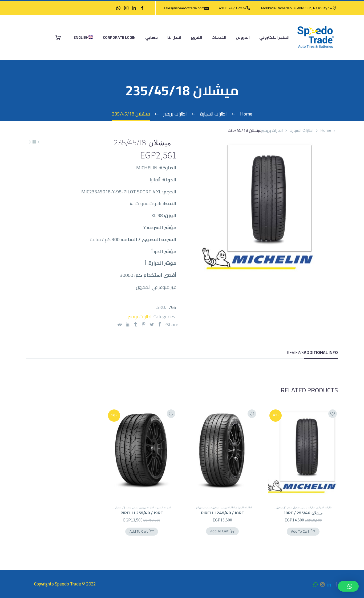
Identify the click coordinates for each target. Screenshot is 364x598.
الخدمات (219, 37)
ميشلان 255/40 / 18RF (303, 513)
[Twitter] (152, 324)
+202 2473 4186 (232, 8)
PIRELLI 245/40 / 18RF (222, 513)
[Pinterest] (144, 324)
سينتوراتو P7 (199, 507)
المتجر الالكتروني (274, 37)
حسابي (151, 37)
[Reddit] (120, 324)
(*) (285, 507)
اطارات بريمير (272, 130)
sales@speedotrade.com (184, 8)
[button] (348, 586)
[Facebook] (142, 8)
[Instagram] (126, 8)
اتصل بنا (174, 37)
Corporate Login (119, 37)
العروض (243, 37)
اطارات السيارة (302, 130)
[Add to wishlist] (332, 413)
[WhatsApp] (118, 8)
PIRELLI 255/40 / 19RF (141, 513)
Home (325, 130)
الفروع (196, 37)
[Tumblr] (136, 324)
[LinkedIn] (134, 8)
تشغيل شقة (294, 507)
